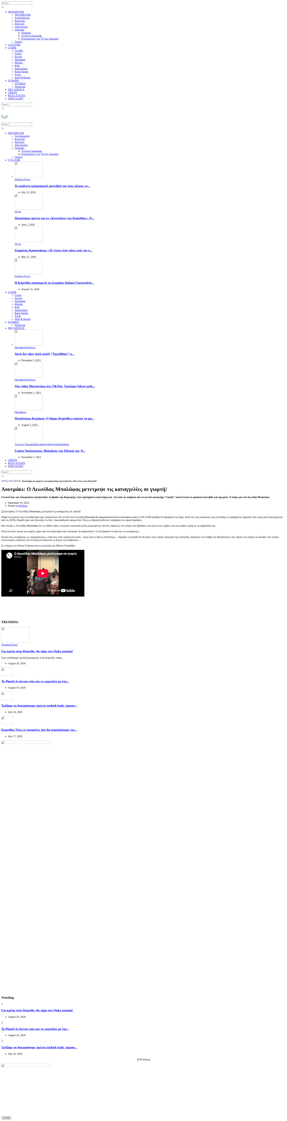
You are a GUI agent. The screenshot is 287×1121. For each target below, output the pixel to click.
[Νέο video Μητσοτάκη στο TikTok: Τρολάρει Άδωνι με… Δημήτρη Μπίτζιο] (29, 376)
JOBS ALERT (15, 98)
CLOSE (6, 1118)
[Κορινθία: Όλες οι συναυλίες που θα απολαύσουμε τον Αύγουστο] (7, 723)
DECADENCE (16, 89)
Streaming (20, 59)
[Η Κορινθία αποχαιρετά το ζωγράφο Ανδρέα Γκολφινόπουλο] (28, 273)
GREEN (12, 92)
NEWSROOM (16, 11)
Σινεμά (18, 56)
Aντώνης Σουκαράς (31, 35)
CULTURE (14, 44)
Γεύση (18, 53)
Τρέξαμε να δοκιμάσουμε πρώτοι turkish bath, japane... (39, 705)
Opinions (19, 29)
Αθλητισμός (21, 26)
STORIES (13, 80)
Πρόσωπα (20, 86)
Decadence (20, 347)
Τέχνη (27, 179)
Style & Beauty (23, 77)
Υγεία (18, 74)
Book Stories (21, 71)
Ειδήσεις (19, 179)
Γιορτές (18, 41)
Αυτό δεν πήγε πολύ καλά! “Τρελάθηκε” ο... (44, 354)
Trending (6, 644)
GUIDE (12, 47)
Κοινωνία (20, 20)
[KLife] (4, 116)
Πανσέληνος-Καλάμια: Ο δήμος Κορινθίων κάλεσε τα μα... (54, 418)
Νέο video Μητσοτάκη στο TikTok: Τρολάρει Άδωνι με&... (55, 386)
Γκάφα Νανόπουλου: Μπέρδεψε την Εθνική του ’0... (50, 451)
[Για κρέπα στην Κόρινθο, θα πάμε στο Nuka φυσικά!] (15, 641)
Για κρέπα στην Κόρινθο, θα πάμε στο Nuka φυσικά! (37, 651)
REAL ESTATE (16, 95)
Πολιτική (19, 23)
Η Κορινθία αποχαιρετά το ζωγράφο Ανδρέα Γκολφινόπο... (54, 282)
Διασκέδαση (21, 68)
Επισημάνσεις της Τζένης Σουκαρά (39, 38)
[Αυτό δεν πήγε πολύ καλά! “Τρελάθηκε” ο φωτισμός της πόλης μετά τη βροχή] (29, 344)
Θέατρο (19, 62)
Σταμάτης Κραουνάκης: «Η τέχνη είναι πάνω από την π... (53, 250)
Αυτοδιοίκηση (22, 17)
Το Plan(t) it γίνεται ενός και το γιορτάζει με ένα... (35, 681)
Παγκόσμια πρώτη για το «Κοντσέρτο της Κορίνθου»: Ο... (54, 218)
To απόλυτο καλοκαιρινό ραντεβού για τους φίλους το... (52, 186)
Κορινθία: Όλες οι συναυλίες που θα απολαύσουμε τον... (39, 730)
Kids (17, 65)
